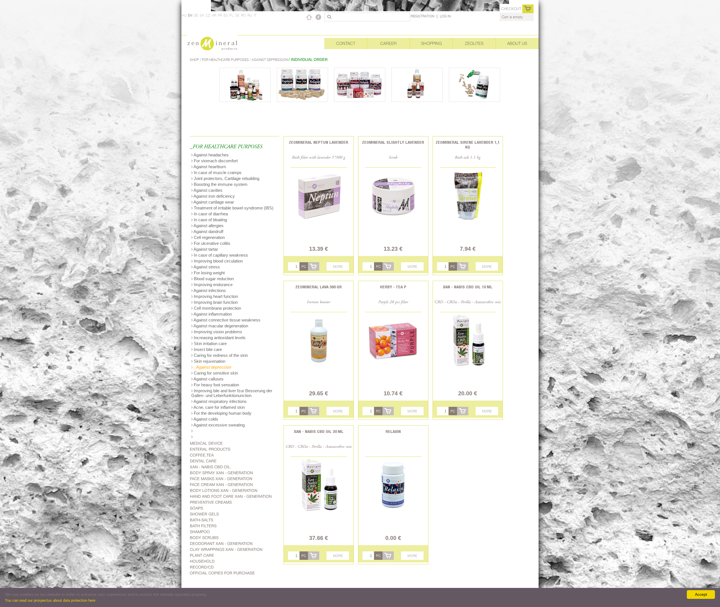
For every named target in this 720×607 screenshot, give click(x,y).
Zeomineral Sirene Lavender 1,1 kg (468, 144)
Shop (195, 60)
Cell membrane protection (217, 308)
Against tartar (205, 249)
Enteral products (210, 449)
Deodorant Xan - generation (221, 543)
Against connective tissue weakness (226, 320)
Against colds (205, 419)
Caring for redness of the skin (220, 355)
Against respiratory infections (220, 401)
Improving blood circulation (218, 261)
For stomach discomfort (215, 160)
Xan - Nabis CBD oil (210, 467)
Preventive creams (211, 502)
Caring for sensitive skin (215, 373)
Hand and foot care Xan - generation (231, 496)
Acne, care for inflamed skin (219, 407)
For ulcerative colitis (211, 243)
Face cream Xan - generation (221, 484)
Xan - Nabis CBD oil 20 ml (318, 431)
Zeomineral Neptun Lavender (318, 142)
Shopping (431, 43)
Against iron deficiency (214, 196)
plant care (202, 555)
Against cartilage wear (213, 202)
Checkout (511, 9)
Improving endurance (213, 284)
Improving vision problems (217, 331)
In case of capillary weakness (220, 255)
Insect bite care (207, 349)
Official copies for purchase (222, 573)
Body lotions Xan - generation (223, 490)
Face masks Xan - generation (221, 478)
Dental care (203, 461)
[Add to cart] (313, 266)
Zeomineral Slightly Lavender (393, 142)
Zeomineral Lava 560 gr (318, 286)
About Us (517, 43)
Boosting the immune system (220, 184)
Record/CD (202, 567)
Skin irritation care (210, 343)
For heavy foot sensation (216, 384)
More (338, 266)
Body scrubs (204, 537)
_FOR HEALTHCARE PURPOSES (226, 147)
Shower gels (204, 514)
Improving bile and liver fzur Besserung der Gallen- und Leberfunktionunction (231, 393)
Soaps (196, 508)
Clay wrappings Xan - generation (226, 549)
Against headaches (211, 154)
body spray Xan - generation (221, 473)
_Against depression (212, 367)
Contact (345, 43)
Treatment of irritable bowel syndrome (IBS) (233, 208)
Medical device (206, 443)
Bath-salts (201, 520)
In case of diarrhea (210, 213)
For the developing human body (222, 413)
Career (388, 43)
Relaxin (393, 431)
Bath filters (203, 526)
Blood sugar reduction (213, 278)
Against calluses (208, 378)
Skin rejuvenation (209, 361)
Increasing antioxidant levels (219, 337)
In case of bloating (210, 219)
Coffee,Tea (202, 455)
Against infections (209, 290)
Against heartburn (209, 166)
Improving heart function (215, 296)
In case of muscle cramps (217, 172)
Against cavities (207, 190)
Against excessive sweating (219, 425)
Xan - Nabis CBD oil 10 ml (467, 286)
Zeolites (474, 43)
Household (202, 561)
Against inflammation (212, 314)
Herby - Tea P (393, 286)
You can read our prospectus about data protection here (50, 600)
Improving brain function (215, 302)
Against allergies (208, 225)
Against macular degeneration (220, 325)
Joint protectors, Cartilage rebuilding (226, 178)
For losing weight (209, 272)
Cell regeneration (209, 237)
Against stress (206, 266)
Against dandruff (208, 231)
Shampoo (200, 532)
